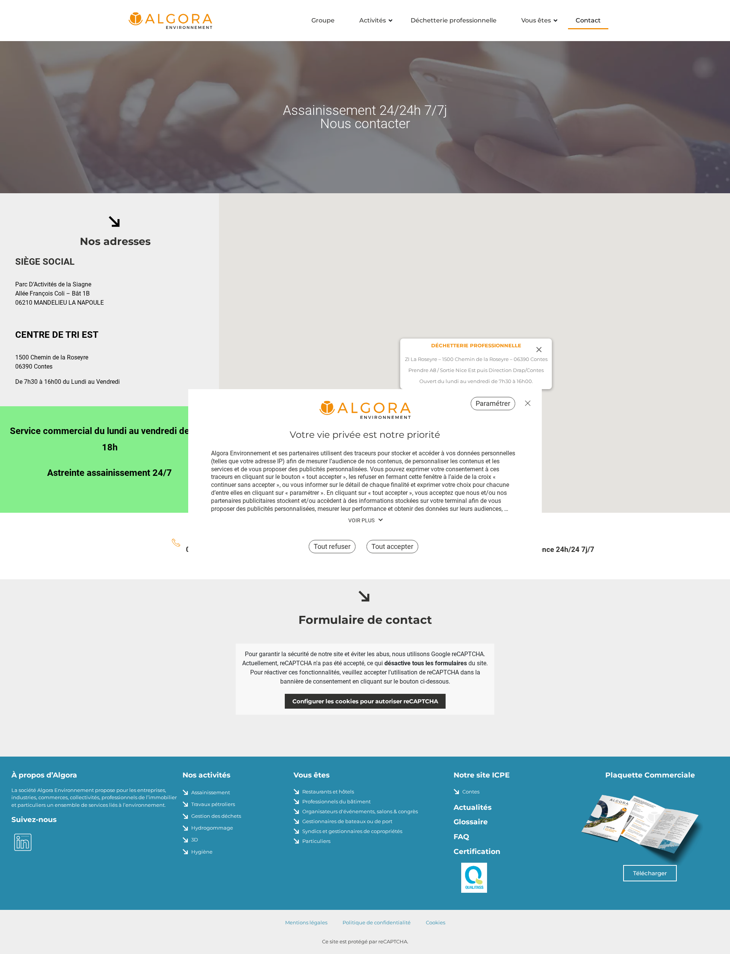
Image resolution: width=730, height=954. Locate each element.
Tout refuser (525, 403)
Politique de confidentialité (377, 922)
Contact (588, 20)
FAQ (461, 836)
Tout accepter (392, 547)
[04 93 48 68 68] (175, 542)
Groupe (323, 20)
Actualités (473, 807)
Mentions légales (306, 922)
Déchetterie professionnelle (454, 20)
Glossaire (471, 821)
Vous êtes (536, 20)
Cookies (435, 922)
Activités (372, 20)
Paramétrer (493, 403)
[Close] (539, 349)
